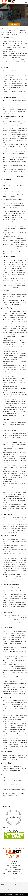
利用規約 (3, 887)
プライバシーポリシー (19, 887)
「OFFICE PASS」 (14, 831)
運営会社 (9, 889)
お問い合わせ (17, 884)
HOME (2, 884)
